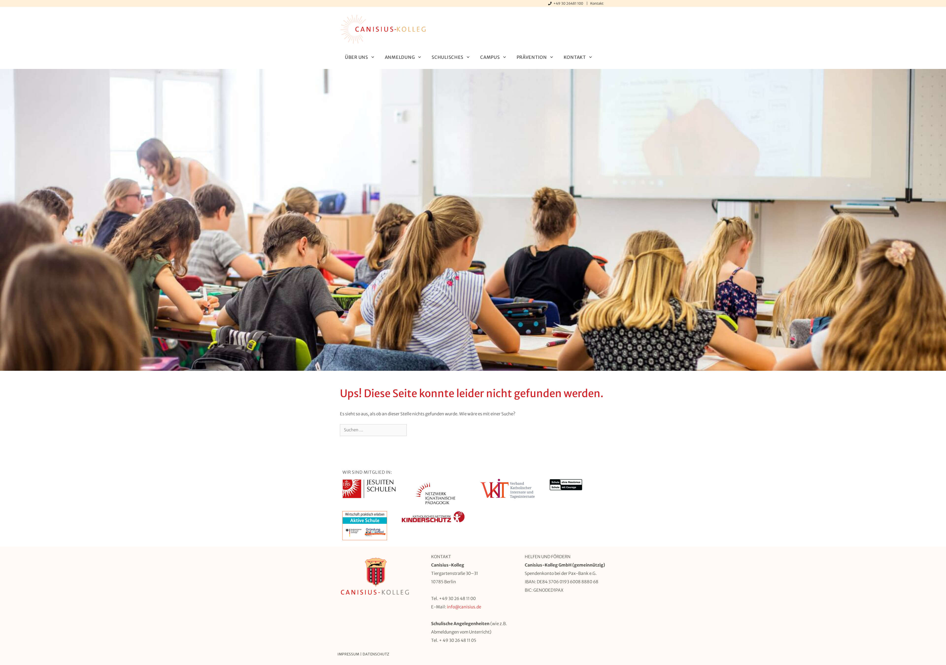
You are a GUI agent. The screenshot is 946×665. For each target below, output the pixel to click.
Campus (490, 57)
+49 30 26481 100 (568, 3)
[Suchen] (414, 430)
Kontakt (597, 3)
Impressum (348, 654)
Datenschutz (376, 654)
